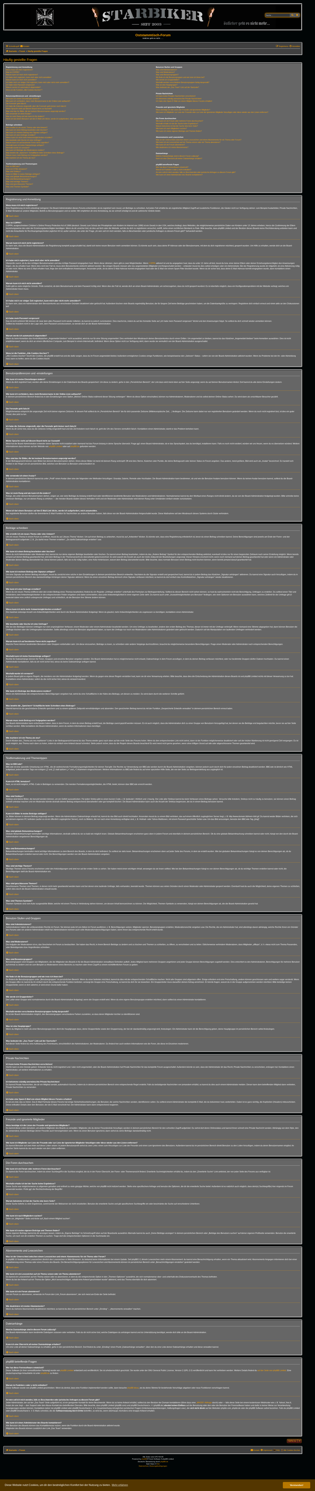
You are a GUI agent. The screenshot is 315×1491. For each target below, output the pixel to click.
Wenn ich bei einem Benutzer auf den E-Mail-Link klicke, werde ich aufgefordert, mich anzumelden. (45, 119)
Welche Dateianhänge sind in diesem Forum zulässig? (177, 156)
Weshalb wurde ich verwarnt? (18, 148)
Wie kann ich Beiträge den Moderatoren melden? (25, 150)
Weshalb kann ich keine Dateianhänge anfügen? (25, 145)
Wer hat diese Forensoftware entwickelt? (172, 167)
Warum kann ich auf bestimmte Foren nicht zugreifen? (27, 143)
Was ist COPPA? (12, 72)
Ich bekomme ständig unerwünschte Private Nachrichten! (178, 99)
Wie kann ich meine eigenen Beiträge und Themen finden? (179, 131)
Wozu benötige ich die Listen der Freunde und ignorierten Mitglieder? (183, 110)
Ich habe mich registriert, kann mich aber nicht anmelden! (28, 77)
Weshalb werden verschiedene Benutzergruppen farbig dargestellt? (182, 82)
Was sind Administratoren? (166, 70)
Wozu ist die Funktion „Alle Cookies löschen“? (24, 90)
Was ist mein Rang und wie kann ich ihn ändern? (25, 116)
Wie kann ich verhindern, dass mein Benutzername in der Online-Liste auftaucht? (38, 101)
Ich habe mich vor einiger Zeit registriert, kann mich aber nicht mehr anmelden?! (37, 82)
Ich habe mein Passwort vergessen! (20, 85)
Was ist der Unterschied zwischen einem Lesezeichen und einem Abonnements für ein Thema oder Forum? (198, 140)
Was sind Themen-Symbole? (17, 187)
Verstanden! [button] (296, 1485)
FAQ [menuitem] (278, 1450)
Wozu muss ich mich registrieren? (19, 70)
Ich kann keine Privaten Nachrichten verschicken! (176, 96)
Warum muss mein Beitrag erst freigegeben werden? (27, 155)
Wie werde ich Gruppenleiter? (167, 80)
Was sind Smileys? (13, 171)
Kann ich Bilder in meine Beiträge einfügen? (23, 174)
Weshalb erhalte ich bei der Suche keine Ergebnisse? (177, 123)
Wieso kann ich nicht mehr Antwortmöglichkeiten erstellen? (29, 137)
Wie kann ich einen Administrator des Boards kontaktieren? (179, 175)
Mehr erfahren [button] (120, 1485)
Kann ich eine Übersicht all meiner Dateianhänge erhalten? (179, 158)
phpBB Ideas (133, 1388)
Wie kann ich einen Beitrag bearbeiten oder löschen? (27, 130)
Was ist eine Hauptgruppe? (166, 85)
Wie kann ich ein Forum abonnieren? (170, 145)
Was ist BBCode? (13, 166)
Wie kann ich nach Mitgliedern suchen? (171, 128)
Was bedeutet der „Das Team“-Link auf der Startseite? (177, 87)
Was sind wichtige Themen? (17, 182)
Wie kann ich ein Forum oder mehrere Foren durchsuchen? (179, 121)
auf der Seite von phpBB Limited (271, 1370)
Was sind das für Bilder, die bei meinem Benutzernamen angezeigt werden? (36, 111)
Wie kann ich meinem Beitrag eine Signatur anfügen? (27, 133)
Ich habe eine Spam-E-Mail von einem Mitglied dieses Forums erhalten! (184, 101)
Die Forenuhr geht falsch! (16, 103)
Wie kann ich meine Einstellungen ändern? (22, 99)
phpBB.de (75, 446)
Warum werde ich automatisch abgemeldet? (23, 87)
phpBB (144, 1459)
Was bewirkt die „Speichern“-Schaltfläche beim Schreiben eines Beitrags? (35, 153)
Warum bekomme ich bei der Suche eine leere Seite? (177, 126)
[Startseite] (153, 17)
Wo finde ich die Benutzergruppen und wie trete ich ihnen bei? (180, 77)
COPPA (152, 263)
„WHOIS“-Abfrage (204, 1402)
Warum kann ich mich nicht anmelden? (21, 80)
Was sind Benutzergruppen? (167, 75)
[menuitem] (24, 46)
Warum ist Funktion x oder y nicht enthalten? (173, 170)
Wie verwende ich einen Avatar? (18, 114)
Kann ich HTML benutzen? (16, 169)
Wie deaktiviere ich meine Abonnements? (172, 147)
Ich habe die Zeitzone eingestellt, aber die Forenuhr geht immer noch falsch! (36, 106)
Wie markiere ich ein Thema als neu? (20, 158)
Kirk (158, 1464)
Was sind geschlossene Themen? (19, 184)
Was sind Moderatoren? (165, 72)
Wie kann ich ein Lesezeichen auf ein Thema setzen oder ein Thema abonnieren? (188, 142)
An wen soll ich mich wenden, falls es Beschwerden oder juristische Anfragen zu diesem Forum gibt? (196, 172)
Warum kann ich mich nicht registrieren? (22, 75)
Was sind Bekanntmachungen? (18, 179)
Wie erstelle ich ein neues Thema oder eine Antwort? (26, 127)
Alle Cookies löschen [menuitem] (292, 1450)
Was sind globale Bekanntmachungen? (21, 176)
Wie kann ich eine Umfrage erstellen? (20, 135)
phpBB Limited (55, 446)
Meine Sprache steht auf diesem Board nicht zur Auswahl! (29, 109)
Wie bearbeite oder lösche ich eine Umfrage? (24, 140)
